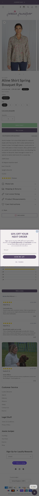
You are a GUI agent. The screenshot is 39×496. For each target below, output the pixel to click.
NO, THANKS (20, 262)
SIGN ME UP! (19, 257)
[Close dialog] (37, 231)
